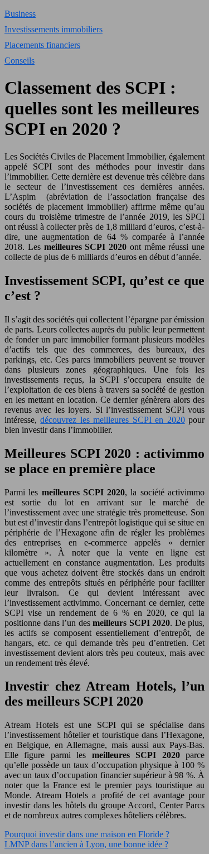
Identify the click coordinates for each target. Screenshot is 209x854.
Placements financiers (42, 45)
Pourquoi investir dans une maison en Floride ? (86, 834)
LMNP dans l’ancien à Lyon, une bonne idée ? (86, 844)
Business (20, 13)
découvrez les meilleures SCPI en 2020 (112, 419)
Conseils (19, 60)
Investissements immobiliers (53, 29)
